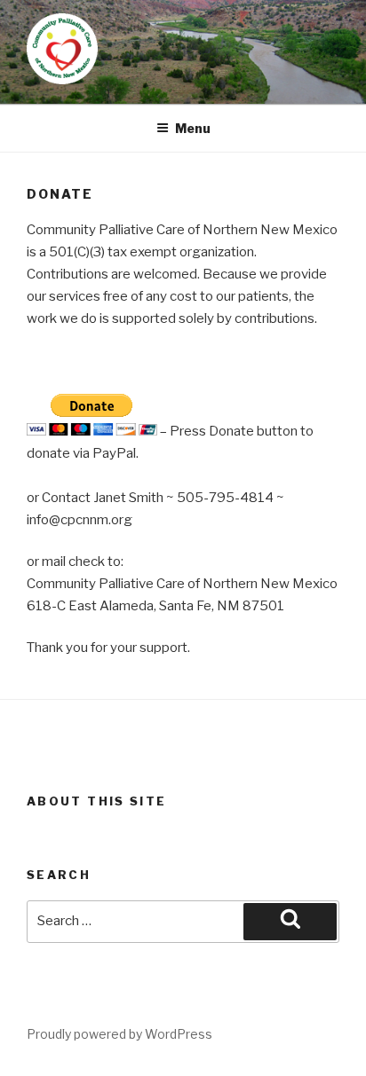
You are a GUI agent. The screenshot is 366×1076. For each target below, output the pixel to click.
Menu (193, 128)
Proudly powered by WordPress (119, 1033)
